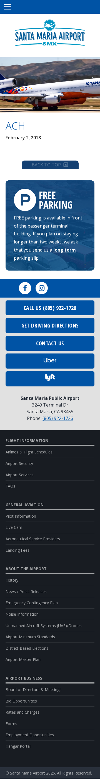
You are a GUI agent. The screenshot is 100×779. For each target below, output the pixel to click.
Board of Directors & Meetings (33, 689)
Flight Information (27, 441)
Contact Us (50, 343)
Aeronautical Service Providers (33, 538)
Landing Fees (17, 550)
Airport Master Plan (23, 659)
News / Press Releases (26, 591)
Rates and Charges (22, 712)
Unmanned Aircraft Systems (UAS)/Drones (44, 625)
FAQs (10, 486)
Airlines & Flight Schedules (29, 452)
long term (64, 250)
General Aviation (25, 505)
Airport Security (19, 463)
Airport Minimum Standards (30, 636)
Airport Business (24, 678)
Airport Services (20, 474)
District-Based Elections (27, 648)
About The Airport (26, 569)
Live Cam (14, 527)
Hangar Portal (18, 746)
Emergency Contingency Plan (32, 602)
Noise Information (22, 614)
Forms (11, 723)
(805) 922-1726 (57, 418)
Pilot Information (21, 516)
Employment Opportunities (30, 734)
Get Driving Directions (50, 325)
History (12, 580)
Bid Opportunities (21, 701)
